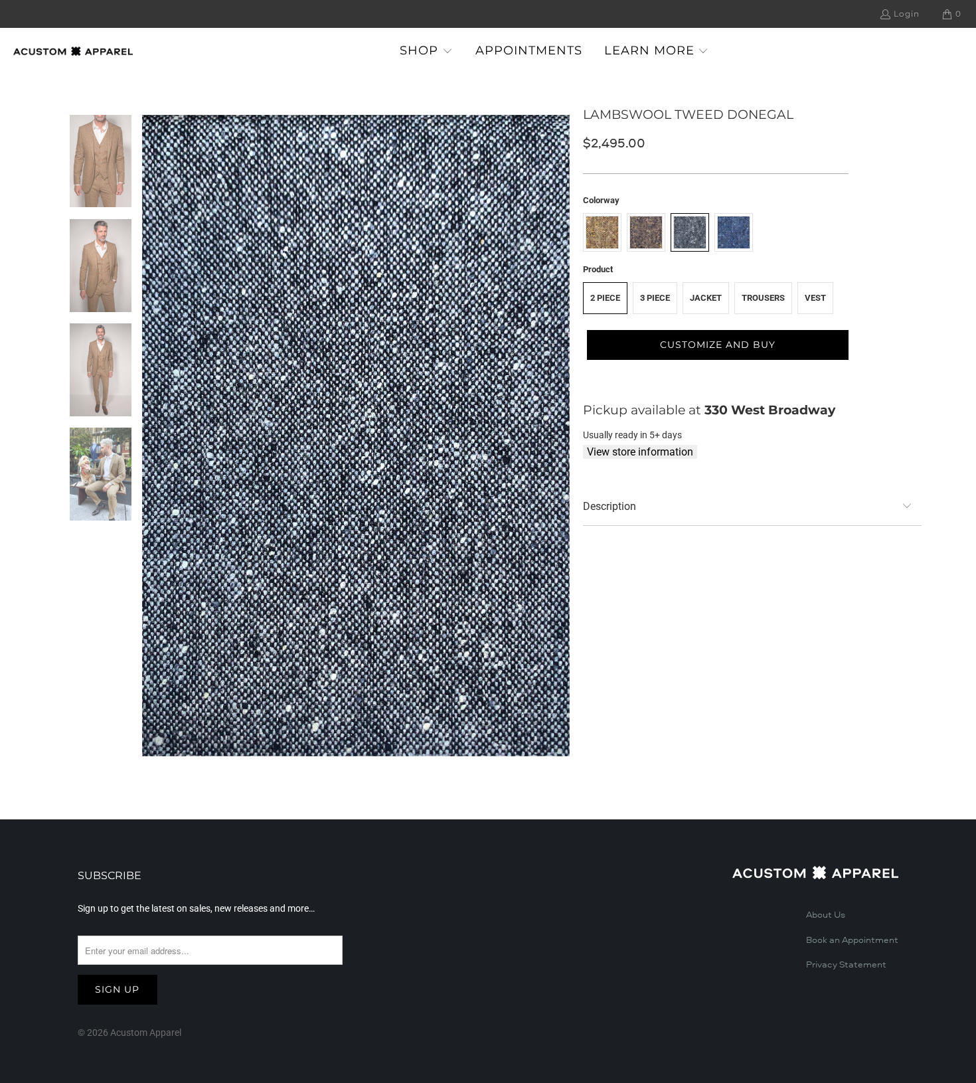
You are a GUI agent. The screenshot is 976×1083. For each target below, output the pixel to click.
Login (907, 14)
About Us (825, 915)
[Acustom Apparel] (73, 51)
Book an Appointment (852, 940)
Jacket (706, 298)
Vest (815, 298)
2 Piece (605, 298)
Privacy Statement (846, 964)
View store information (640, 452)
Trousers (763, 298)
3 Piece (655, 298)
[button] (426, 51)
